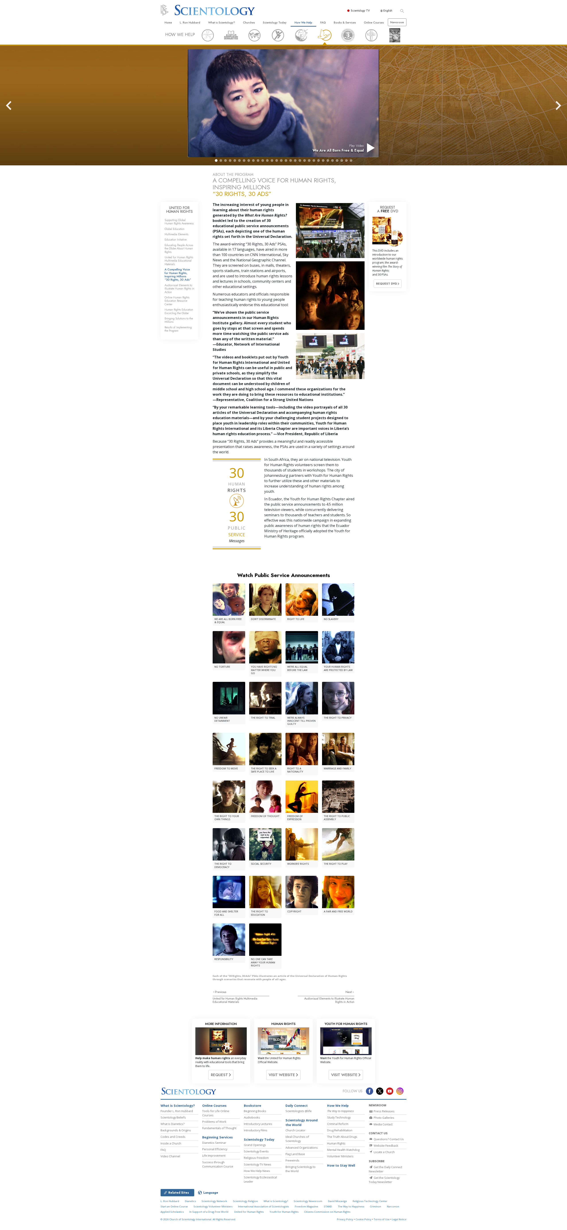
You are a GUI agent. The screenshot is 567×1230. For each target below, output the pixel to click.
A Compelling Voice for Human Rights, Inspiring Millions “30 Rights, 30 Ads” (178, 274)
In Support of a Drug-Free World (208, 1211)
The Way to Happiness (351, 1206)
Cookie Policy (363, 1219)
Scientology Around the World (301, 1122)
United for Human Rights (249, 1211)
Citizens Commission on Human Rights (327, 1211)
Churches (249, 22)
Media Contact (382, 1124)
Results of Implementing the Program (178, 329)
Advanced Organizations (301, 1148)
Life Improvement (213, 1156)
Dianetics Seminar (214, 1143)
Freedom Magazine (306, 1206)
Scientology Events (256, 1151)
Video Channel (170, 1156)
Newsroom (397, 22)
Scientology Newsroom (308, 1201)
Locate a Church (384, 1152)
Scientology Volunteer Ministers (213, 1206)
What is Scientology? (221, 22)
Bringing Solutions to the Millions (179, 320)
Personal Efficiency (214, 1149)
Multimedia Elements (176, 234)
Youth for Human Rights (284, 1211)
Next (349, 992)
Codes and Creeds (173, 1137)
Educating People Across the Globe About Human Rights (179, 248)
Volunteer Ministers (340, 1156)
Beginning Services (217, 1137)
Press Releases (383, 1111)
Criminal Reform (337, 1124)
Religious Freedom (256, 1158)
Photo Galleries (383, 1118)
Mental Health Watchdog (343, 1150)
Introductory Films (255, 1130)
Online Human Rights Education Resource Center (177, 300)
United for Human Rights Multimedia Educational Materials (235, 1000)
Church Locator (295, 1130)
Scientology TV (360, 10)
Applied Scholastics (172, 1211)
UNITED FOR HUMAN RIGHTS (179, 209)
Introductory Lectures (258, 1124)
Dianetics (190, 1201)
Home (168, 22)
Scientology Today (274, 22)
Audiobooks (252, 1117)
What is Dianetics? (172, 1124)
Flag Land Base (295, 1154)
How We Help (303, 22)
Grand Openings (255, 1145)
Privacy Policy (345, 1219)
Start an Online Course (174, 1206)
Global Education (174, 229)
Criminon (375, 1206)
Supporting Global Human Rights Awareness (179, 221)
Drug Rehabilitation (339, 1130)
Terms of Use (382, 1219)
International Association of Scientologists (263, 1206)
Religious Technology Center (370, 1201)
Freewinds (292, 1160)
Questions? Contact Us (388, 1139)
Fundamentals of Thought (219, 1128)
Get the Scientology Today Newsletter (384, 1180)
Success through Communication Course (217, 1164)
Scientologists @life (298, 1111)
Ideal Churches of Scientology (297, 1139)
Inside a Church (171, 1143)
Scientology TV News (257, 1164)
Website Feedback (385, 1146)
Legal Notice (399, 1219)
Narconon (393, 1206)
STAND (328, 1206)
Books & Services (345, 22)
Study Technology (339, 1117)
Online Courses (374, 22)
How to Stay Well (341, 1165)
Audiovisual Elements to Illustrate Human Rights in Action (329, 1000)
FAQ (323, 22)
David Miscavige (337, 1201)
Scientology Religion (245, 1201)
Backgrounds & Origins (176, 1130)
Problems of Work (214, 1122)
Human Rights (336, 1143)
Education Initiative (175, 239)
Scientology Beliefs (173, 1117)
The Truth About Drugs (342, 1137)
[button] (216, 160)
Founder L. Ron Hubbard (177, 1111)
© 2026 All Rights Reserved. (198, 1219)
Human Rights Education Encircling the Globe (179, 311)
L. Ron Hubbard (190, 22)
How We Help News (257, 1171)
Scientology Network (214, 1201)
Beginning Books (255, 1111)
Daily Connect (296, 1105)
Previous (220, 992)
